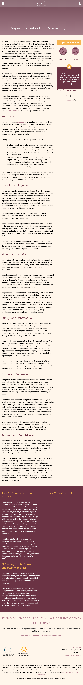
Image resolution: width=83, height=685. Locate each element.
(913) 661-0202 (14, 110)
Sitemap (78, 656)
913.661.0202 (77, 647)
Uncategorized (68, 100)
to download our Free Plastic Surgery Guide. (41, 635)
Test (68, 96)
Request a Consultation (69, 43)
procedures (22, 122)
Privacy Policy (69, 656)
